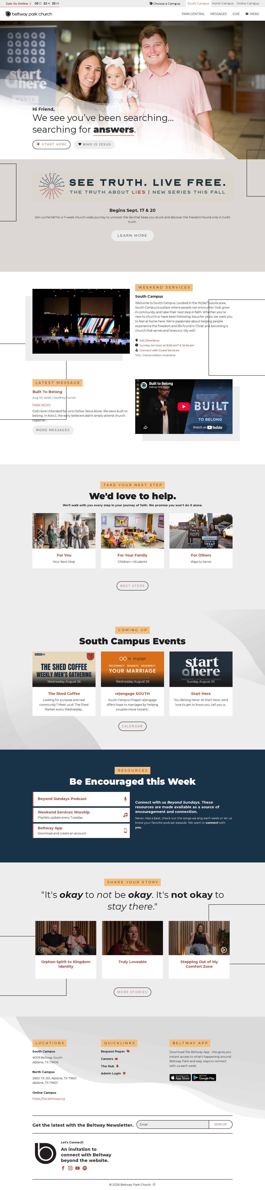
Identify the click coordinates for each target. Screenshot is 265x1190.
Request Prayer (113, 1051)
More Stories (132, 992)
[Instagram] (70, 1168)
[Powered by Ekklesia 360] (154, 1184)
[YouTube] (77, 1168)
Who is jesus (97, 144)
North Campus (223, 3)
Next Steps (132, 586)
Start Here (54, 144)
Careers (107, 1059)
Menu (254, 14)
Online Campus (248, 3)
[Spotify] (85, 1168)
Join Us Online (17, 3)
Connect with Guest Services (159, 350)
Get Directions (149, 340)
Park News (41, 405)
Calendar (132, 726)
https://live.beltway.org (48, 1099)
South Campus (198, 3)
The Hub (107, 1066)
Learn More (132, 235)
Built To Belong (47, 392)
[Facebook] (63, 1168)
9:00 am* (173, 345)
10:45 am (188, 345)
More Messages (53, 430)
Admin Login (111, 1073)
